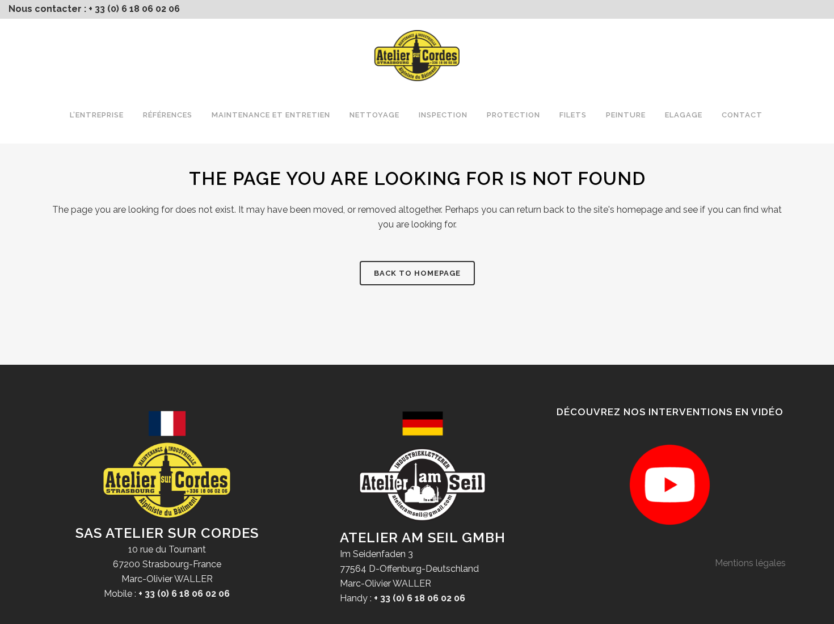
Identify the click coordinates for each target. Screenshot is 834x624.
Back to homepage (417, 273)
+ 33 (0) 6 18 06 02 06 (134, 8)
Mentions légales (750, 563)
